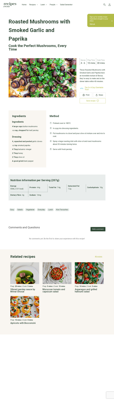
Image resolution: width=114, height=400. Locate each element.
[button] (57, 256)
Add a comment (98, 229)
